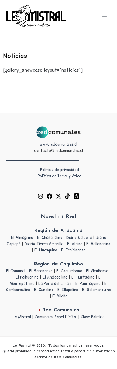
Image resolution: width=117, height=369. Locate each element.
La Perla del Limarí (54, 283)
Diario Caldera (79, 237)
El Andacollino (55, 277)
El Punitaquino (87, 283)
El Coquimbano (69, 270)
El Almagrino (22, 237)
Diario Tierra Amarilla (44, 243)
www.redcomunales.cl (58, 144)
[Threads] (76, 196)
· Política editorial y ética (58, 176)
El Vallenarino (98, 243)
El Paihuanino (27, 277)
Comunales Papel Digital (56, 316)
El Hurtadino (82, 277)
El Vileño (60, 296)
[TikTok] (67, 196)
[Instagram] (40, 196)
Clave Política (92, 316)
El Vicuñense (97, 270)
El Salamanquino (96, 289)
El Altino (74, 243)
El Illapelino (67, 289)
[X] (58, 196)
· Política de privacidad (58, 169)
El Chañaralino (49, 237)
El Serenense (40, 270)
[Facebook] (49, 196)
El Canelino (43, 289)
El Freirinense (73, 250)
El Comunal (15, 270)
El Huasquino (45, 250)
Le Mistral (22, 316)
